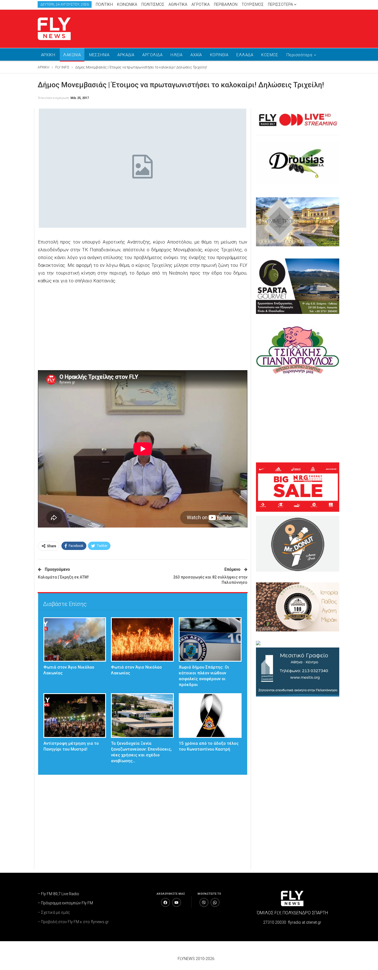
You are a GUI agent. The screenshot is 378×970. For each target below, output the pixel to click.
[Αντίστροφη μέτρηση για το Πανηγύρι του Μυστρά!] (74, 715)
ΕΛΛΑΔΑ (244, 54)
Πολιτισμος (152, 4)
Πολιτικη (104, 4)
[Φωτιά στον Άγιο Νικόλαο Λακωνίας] (74, 639)
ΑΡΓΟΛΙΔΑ (152, 54)
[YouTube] (176, 902)
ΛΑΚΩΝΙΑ (72, 54)
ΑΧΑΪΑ (196, 54)
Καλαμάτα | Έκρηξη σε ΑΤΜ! (63, 577)
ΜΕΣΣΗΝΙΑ (99, 54)
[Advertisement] (241, 27)
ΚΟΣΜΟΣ (269, 54)
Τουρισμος (253, 4)
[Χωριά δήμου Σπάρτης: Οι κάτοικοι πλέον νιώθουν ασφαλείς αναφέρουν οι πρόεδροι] (210, 639)
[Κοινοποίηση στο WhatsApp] (215, 902)
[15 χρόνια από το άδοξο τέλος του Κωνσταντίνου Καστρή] (210, 715)
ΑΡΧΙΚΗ (48, 54)
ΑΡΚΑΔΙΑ (125, 54)
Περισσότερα (281, 4)
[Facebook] (165, 902)
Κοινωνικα (127, 4)
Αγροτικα (200, 4)
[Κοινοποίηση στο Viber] (204, 902)
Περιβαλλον (225, 4)
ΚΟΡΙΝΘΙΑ (219, 54)
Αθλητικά (178, 4)
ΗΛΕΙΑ (176, 54)
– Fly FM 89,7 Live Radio (58, 894)
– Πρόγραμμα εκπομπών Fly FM (65, 903)
